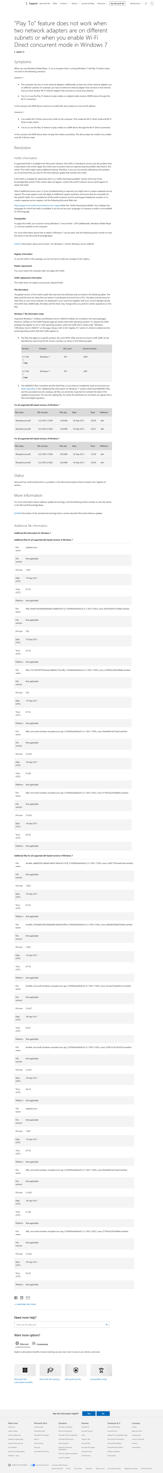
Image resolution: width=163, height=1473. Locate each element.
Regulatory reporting (131, 1468)
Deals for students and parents (68, 1453)
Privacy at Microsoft (138, 1439)
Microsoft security (73, 1379)
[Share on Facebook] (16, 1297)
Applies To (20, 52)
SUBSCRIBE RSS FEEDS (26, 1304)
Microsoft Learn (112, 1431)
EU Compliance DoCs (114, 1468)
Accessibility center (98, 1379)
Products (63, 3)
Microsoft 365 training (49, 1379)
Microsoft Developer (113, 1427)
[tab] (22, 1344)
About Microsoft (137, 1431)
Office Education (64, 1443)
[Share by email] (27, 1297)
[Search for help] (145, 3)
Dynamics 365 (86, 1439)
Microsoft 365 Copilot (88, 1447)
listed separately (28, 388)
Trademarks (88, 1468)
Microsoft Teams (87, 1451)
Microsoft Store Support (41, 1435)
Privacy (68, 1468)
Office (55, 3)
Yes (88, 1413)
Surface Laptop (12, 1431)
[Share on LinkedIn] (21, 1297)
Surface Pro (11, 1427)
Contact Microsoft (57, 1468)
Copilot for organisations (15, 1439)
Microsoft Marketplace (114, 1443)
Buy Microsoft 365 (117, 3)
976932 (17, 243)
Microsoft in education (65, 1427)
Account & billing (88, 3)
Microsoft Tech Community (115, 1439)
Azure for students (64, 1458)
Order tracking (38, 1443)
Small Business (86, 1456)
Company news (136, 1435)
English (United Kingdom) (20, 1465)
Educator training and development (65, 1448)
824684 (17, 513)
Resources (101, 3)
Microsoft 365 (45, 3)
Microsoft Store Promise (41, 1451)
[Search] (106, 1324)
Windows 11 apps (13, 1456)
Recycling (37, 1447)
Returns (36, 1439)
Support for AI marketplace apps (117, 1435)
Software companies (113, 1451)
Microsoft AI (85, 1427)
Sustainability (136, 1447)
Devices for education (65, 1431)
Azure (83, 1435)
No (103, 1413)
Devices (74, 3)
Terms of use (78, 1468)
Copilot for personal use (15, 1443)
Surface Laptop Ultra (14, 1435)
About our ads (100, 1468)
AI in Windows (12, 1447)
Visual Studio (111, 1456)
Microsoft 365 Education (66, 1439)
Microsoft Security (87, 1431)
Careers (134, 1427)
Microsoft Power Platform (115, 1447)
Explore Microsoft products (16, 1451)
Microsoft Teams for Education (68, 1435)
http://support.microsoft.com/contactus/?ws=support (37, 205)
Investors (135, 1443)
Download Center (39, 1431)
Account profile (38, 1427)
